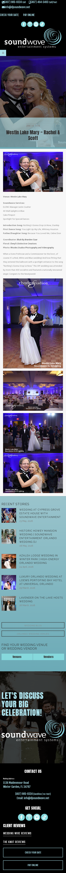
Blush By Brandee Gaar (27, 240)
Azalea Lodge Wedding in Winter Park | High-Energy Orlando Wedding (39, 559)
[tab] (17, 657)
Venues (17, 657)
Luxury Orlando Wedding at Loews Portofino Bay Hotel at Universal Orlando (40, 580)
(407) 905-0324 (24, 793)
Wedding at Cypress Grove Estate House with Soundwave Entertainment (40, 513)
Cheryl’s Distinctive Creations (23, 244)
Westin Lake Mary (18, 197)
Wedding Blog (33, 625)
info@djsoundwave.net (36, 798)
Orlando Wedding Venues (33, 634)
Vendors (49, 657)
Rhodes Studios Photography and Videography (32, 248)
